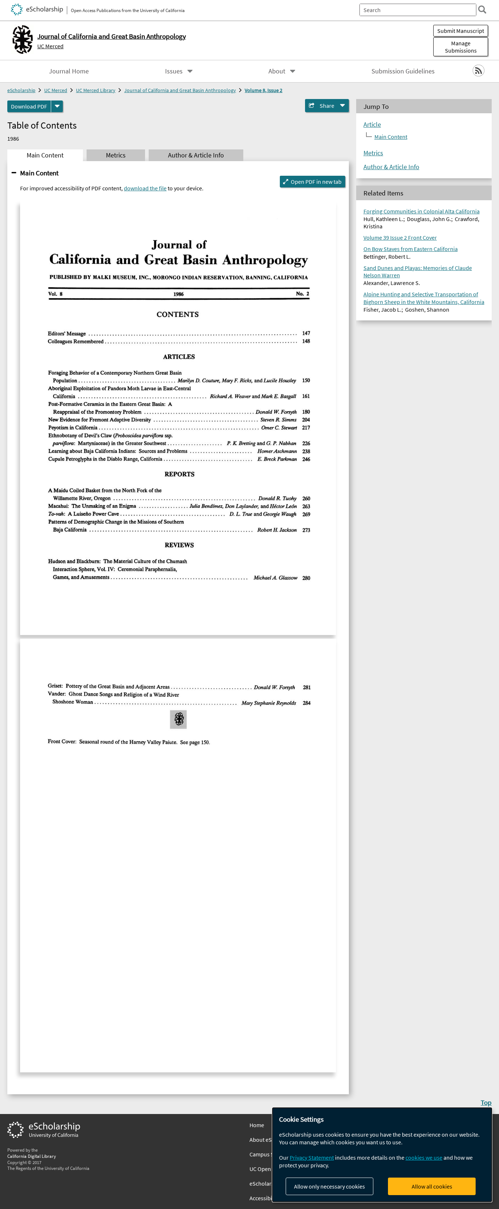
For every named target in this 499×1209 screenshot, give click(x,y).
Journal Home (69, 71)
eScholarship (21, 90)
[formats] (57, 106)
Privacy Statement (312, 1157)
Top (486, 1102)
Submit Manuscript (460, 30)
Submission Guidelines (403, 71)
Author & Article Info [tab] (196, 155)
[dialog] (382, 1155)
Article (372, 125)
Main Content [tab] (45, 155)
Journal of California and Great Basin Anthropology (180, 90)
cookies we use (423, 1157)
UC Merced (50, 46)
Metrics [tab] (116, 155)
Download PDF (29, 106)
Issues (174, 71)
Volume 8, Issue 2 (263, 90)
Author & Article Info (391, 167)
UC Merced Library (95, 90)
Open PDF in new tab (316, 181)
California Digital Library (31, 1156)
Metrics (373, 153)
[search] (482, 9)
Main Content (39, 172)
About (276, 71)
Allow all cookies (432, 1186)
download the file (145, 188)
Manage (461, 46)
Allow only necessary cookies (329, 1186)
